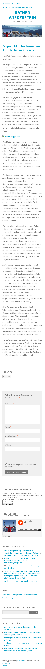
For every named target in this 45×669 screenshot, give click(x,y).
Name (8, 427)
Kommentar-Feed (30, 595)
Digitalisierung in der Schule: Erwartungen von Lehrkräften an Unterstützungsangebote (20, 560)
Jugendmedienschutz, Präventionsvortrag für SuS (21, 555)
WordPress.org (7, 598)
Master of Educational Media (14, 7)
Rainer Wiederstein (22, 15)
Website (8, 445)
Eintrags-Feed (17, 595)
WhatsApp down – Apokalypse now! (24, 581)
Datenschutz (31, 7)
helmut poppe (9, 558)
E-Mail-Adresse (11, 436)
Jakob (6, 581)
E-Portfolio (16, 3)
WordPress (21, 661)
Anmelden (6, 595)
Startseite (6, 3)
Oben (4, 666)
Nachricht (9, 404)
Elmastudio (6, 663)
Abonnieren (8, 504)
